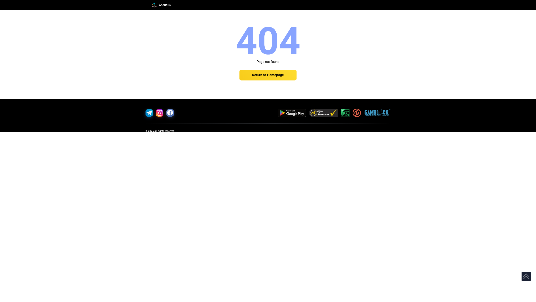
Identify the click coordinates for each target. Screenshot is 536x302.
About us (165, 5)
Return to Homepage (268, 75)
